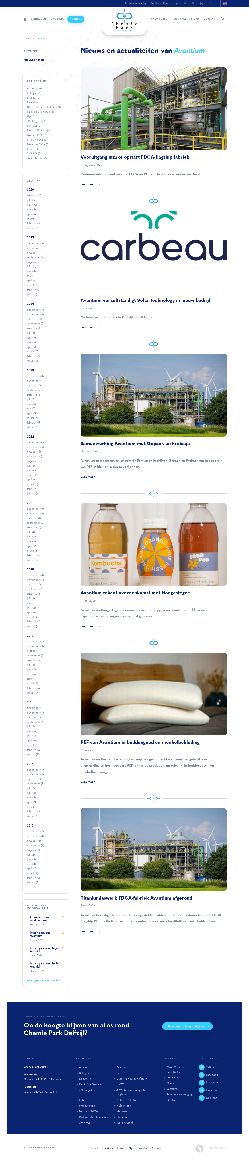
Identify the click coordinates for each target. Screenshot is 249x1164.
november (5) (35, 314)
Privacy (121, 1148)
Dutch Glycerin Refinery (44, 107)
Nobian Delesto (38, 130)
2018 (30, 702)
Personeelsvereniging (135, 3)
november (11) (35, 248)
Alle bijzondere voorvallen (43, 980)
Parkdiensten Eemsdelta (94, 1117)
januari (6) (33, 294)
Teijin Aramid (37, 158)
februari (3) (34, 811)
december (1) (35, 708)
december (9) (35, 509)
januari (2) (33, 816)
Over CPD (58, 19)
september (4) (35, 456)
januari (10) (33, 754)
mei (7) (31, 276)
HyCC (32, 116)
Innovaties (173, 1077)
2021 (30, 503)
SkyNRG (34, 153)
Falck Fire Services (40, 112)
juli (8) (31, 726)
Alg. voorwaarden (138, 1148)
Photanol (34, 149)
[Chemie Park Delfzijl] (124, 18)
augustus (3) (34, 262)
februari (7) (33, 290)
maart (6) (32, 285)
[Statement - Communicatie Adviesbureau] (199, 1148)
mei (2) (31, 608)
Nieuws (171, 1083)
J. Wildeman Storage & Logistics (130, 1092)
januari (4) (33, 493)
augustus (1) (34, 328)
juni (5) (31, 731)
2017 (30, 764)
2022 (30, 436)
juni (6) (31, 338)
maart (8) (32, 484)
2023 (30, 370)
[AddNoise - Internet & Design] (218, 1150)
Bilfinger (34, 93)
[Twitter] (176, 3)
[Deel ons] (209, 3)
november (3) (35, 513)
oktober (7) (34, 253)
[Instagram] (193, 3)
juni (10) (32, 205)
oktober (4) (34, 518)
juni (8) (31, 271)
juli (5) (31, 333)
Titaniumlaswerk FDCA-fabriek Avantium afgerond (136, 898)
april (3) (32, 347)
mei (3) (31, 864)
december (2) (35, 831)
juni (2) (31, 669)
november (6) (35, 447)
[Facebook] (184, 3)
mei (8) (31, 209)
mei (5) (31, 541)
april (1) (31, 868)
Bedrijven (38, 19)
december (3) (35, 376)
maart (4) (32, 617)
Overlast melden (159, 3)
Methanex (122, 1111)
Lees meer (88, 184)
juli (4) (31, 532)
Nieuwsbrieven (34, 60)
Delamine (34, 102)
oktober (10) (34, 319)
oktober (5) (34, 385)
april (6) (32, 612)
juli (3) (31, 200)
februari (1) (33, 621)
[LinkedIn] (201, 3)
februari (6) (34, 750)
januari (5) (33, 228)
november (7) (35, 381)
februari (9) (34, 223)
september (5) (35, 323)
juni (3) (31, 793)
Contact (210, 19)
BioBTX (33, 98)
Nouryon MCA (38, 144)
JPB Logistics (36, 121)
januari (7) (33, 560)
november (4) (35, 580)
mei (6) (31, 342)
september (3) (35, 523)
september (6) (35, 722)
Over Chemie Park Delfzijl (175, 1070)
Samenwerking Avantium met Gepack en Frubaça (135, 444)
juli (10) (31, 266)
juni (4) (31, 470)
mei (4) (31, 475)
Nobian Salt (36, 140)
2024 (30, 304)
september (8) (35, 783)
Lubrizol (34, 126)
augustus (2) (34, 660)
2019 (30, 636)
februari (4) (34, 489)
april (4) (32, 214)
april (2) (32, 546)
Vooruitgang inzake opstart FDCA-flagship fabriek (135, 157)
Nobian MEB (37, 135)
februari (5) (34, 356)
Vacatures (159, 19)
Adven (83, 1067)
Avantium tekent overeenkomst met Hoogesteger (135, 593)
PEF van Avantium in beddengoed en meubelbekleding (140, 742)
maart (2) (32, 873)
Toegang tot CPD (185, 19)
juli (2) (31, 598)
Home (24, 19)
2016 (30, 825)
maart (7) (32, 418)
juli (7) (31, 399)
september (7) (35, 257)
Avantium (35, 88)
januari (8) (33, 361)
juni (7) (31, 603)
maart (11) (32, 219)
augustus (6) (34, 195)
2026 (30, 189)
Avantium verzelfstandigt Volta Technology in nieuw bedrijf (145, 300)
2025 (30, 237)
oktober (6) (34, 451)
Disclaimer (107, 1148)
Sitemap (156, 1148)
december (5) (35, 243)
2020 (30, 569)
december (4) (35, 442)
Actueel (76, 19)
